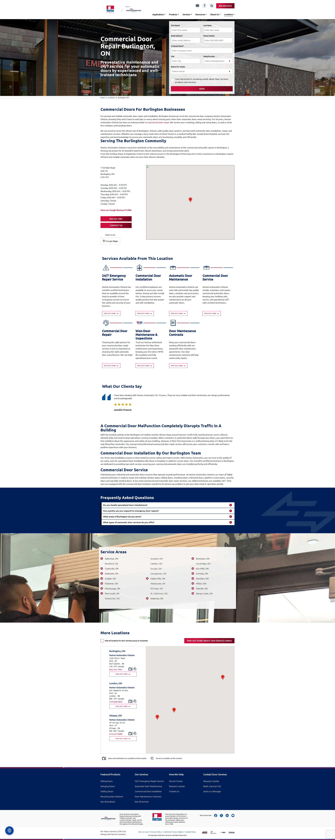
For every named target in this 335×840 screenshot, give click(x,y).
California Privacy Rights (173, 832)
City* (173, 56)
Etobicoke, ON (111, 573)
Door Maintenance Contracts (148, 796)
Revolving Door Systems (111, 796)
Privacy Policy (155, 832)
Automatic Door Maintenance (148, 786)
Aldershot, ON (111, 558)
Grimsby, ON (202, 573)
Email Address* (177, 36)
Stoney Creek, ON (204, 593)
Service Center (176, 781)
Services (186, 14)
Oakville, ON (202, 588)
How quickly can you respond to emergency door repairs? (131, 511)
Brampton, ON (202, 558)
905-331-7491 (115, 669)
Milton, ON (201, 583)
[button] (190, 199)
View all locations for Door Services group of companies (126, 641)
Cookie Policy (190, 832)
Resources (200, 14)
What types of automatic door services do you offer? (128, 522)
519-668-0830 (115, 702)
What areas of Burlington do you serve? (122, 516)
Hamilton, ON (202, 578)
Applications (158, 14)
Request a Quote (177, 786)
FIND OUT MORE (122, 674)
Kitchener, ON (111, 583)
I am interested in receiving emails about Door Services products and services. (201, 80)
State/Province (209, 56)
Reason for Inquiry (178, 67)
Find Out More (110, 313)
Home (102, 97)
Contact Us (174, 791)
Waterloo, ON (156, 598)
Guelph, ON (110, 578)
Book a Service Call (212, 786)
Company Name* (177, 46)
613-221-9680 (115, 734)
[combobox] (218, 61)
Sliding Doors (106, 781)
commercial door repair (158, 122)
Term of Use (143, 832)
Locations (228, 14)
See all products (107, 801)
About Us (214, 14)
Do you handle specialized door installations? (125, 505)
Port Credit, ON (112, 593)
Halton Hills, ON (157, 578)
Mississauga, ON (112, 588)
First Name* (175, 25)
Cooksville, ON (111, 568)
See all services (142, 801)
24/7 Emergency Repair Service (149, 781)
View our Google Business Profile (116, 210)
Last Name (207, 25)
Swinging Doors (107, 786)
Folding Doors (106, 791)
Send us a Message (212, 791)
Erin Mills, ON (202, 568)
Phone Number (209, 36)
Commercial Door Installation (148, 791)
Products (173, 14)
